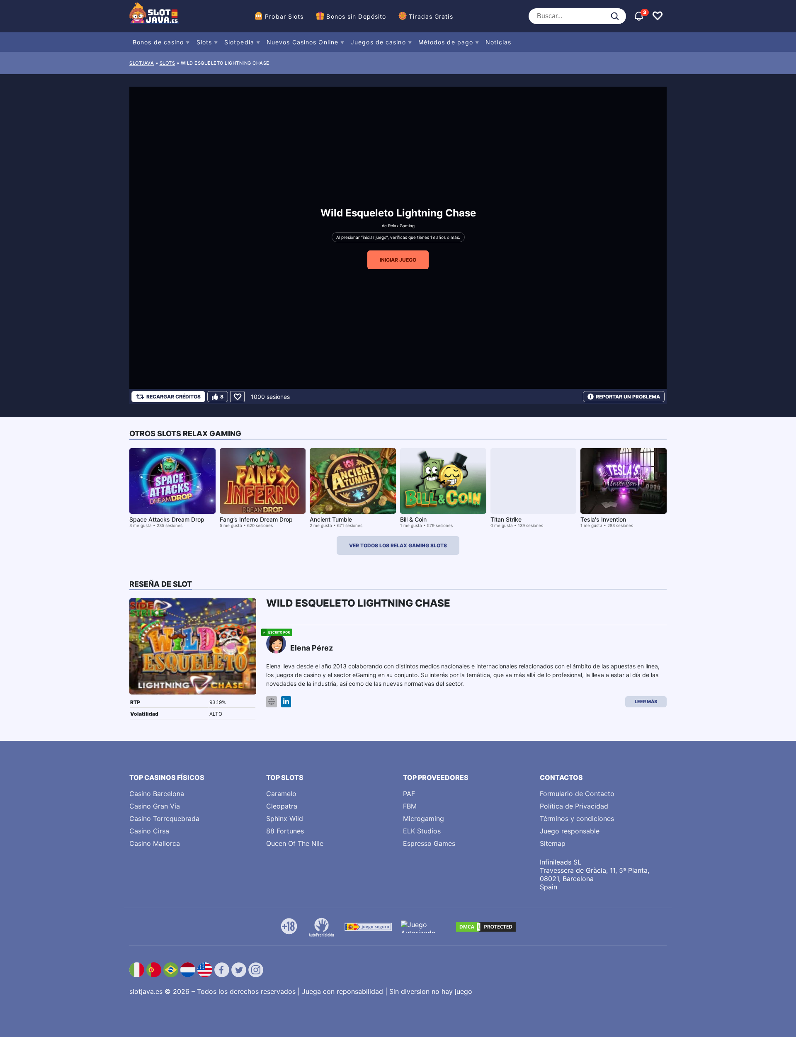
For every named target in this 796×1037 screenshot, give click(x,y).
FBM (410, 806)
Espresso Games (429, 843)
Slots (204, 42)
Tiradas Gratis (431, 16)
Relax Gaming (401, 225)
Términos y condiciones (577, 818)
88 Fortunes (285, 831)
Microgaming (423, 818)
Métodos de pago (445, 42)
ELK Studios (422, 831)
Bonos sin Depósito (356, 16)
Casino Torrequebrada (164, 818)
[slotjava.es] (154, 16)
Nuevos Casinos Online (302, 42)
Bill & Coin (413, 519)
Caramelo (281, 793)
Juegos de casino (378, 42)
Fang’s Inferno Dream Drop (256, 519)
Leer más (646, 701)
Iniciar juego (398, 260)
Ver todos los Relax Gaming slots (398, 545)
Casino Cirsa (149, 831)
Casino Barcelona (156, 793)
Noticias (498, 42)
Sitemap (552, 843)
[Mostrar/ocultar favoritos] (657, 16)
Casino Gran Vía (154, 806)
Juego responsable (569, 831)
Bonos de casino (158, 42)
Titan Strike (506, 519)
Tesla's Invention (603, 519)
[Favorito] (237, 396)
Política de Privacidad (574, 806)
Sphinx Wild (284, 818)
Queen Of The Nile (294, 843)
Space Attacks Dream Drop (166, 519)
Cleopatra (281, 806)
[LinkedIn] (286, 701)
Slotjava (141, 63)
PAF (409, 793)
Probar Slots (284, 16)
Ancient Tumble (331, 519)
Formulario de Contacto (577, 793)
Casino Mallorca (154, 843)
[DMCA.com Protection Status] (486, 926)
